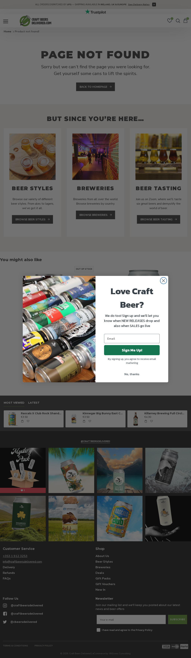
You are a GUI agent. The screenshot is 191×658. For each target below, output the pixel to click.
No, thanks (131, 374)
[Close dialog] (163, 280)
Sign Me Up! (132, 350)
